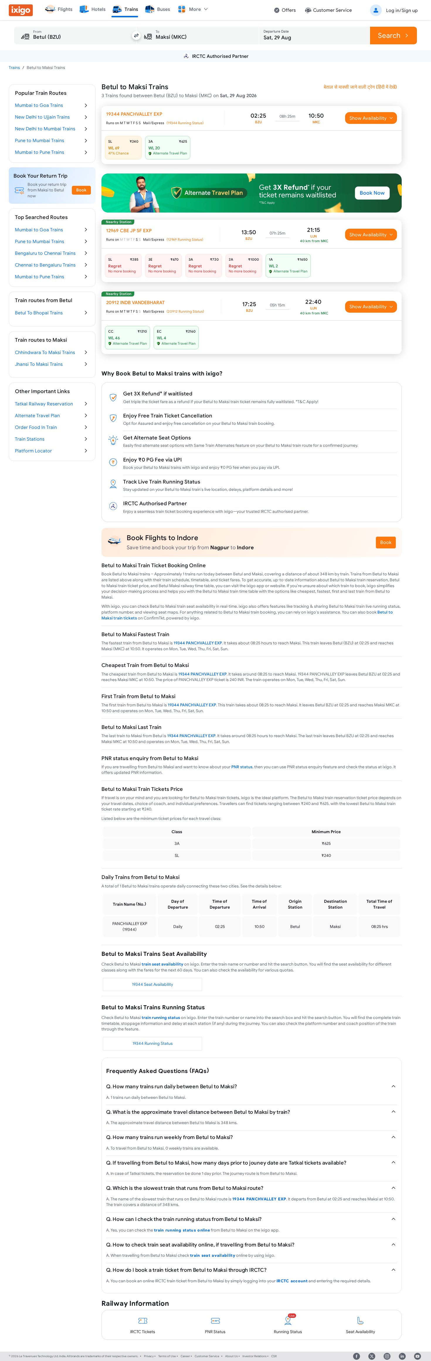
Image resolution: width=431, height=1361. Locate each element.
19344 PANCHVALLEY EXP (198, 643)
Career (185, 1356)
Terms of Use (167, 1356)
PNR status (241, 766)
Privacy (149, 1356)
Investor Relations (254, 1356)
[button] (393, 10)
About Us (231, 1356)
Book (385, 542)
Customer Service (207, 1356)
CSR (274, 1356)
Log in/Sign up (402, 10)
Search (389, 35)
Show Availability (368, 118)
